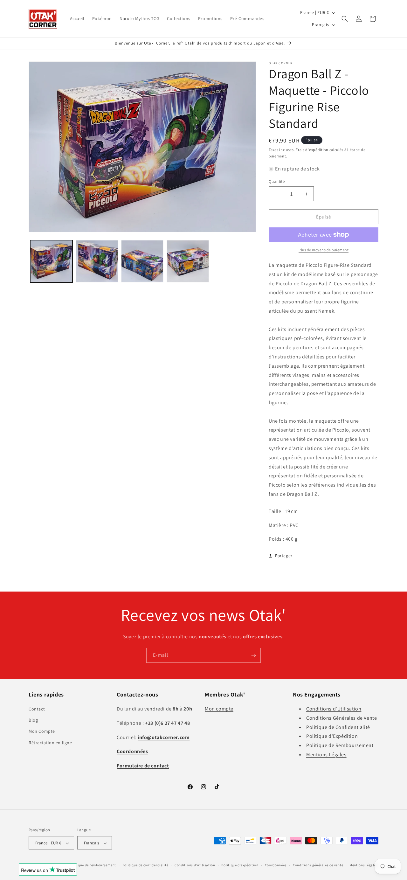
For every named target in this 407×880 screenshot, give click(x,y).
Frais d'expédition (312, 149)
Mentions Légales (326, 754)
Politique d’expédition (239, 865)
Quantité (277, 181)
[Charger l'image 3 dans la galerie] (142, 261)
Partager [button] (284, 555)
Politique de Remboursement (340, 745)
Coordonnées (276, 865)
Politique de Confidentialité (338, 727)
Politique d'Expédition (332, 736)
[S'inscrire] (253, 655)
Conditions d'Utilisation (333, 708)
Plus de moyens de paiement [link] (323, 249)
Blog (33, 720)
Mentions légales (363, 865)
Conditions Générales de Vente (341, 718)
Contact (37, 709)
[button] (345, 19)
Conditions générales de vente (318, 865)
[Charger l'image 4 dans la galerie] (188, 261)
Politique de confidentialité (145, 865)
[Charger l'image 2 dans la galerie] (97, 261)
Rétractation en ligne (50, 742)
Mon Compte (42, 731)
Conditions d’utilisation (195, 865)
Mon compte (219, 708)
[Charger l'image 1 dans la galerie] (51, 261)
